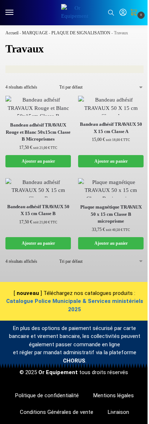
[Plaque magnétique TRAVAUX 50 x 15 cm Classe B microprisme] (111, 188)
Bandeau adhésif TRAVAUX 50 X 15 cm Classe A (111, 127)
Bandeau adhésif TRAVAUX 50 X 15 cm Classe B (38, 210)
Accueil (11, 32)
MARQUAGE (35, 32)
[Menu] (16, 12)
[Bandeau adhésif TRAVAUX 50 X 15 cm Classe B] (38, 187)
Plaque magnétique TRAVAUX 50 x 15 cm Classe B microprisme (111, 214)
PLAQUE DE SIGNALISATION (80, 32)
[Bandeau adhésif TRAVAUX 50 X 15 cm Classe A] (111, 105)
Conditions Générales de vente (56, 412)
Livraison (118, 412)
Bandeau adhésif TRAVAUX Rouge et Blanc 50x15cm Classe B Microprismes (38, 132)
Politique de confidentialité (47, 395)
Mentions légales (113, 395)
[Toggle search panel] (111, 12)
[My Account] (123, 13)
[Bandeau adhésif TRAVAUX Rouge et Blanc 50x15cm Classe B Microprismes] (38, 106)
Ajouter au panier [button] (38, 161)
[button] (135, 13)
